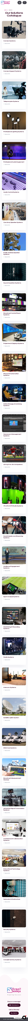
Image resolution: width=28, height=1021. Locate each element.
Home (7, 10)
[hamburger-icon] (19, 2)
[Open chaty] (24, 1017)
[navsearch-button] (25, 2)
